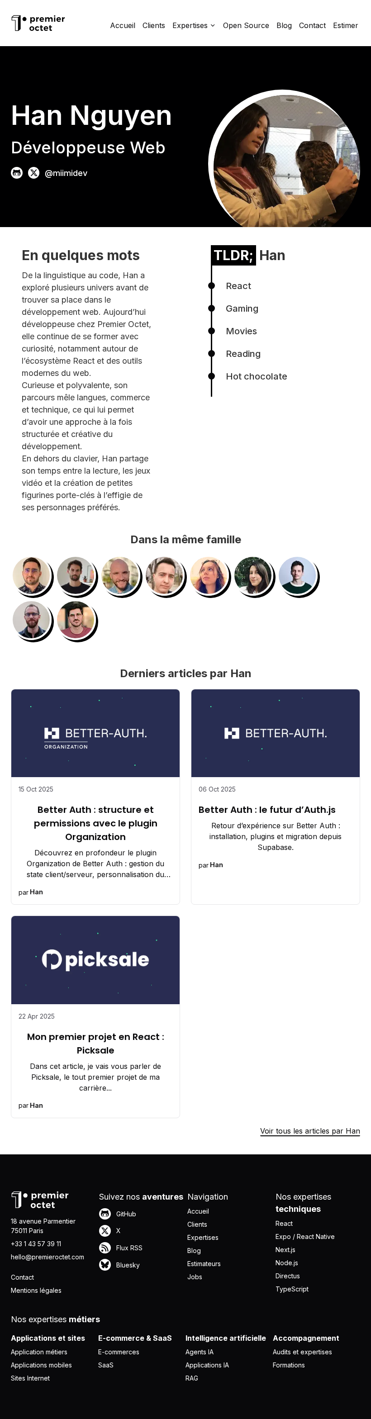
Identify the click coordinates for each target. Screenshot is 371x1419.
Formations (289, 1365)
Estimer (345, 25)
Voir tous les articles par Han (310, 1130)
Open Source (246, 25)
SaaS (106, 1365)
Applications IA (207, 1365)
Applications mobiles (41, 1365)
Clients (154, 25)
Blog (284, 25)
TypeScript (292, 1289)
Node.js (287, 1263)
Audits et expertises (302, 1352)
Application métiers (39, 1352)
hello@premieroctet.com (47, 1257)
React (284, 1223)
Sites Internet (30, 1378)
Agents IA (200, 1352)
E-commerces (118, 1352)
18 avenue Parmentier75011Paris (43, 1225)
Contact (312, 25)
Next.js (285, 1249)
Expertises (203, 1237)
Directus (288, 1276)
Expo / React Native (305, 1236)
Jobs (194, 1277)
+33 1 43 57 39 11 (36, 1244)
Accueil (122, 25)
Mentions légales (36, 1290)
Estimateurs (204, 1263)
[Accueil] (38, 23)
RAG (192, 1378)
